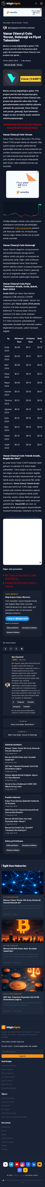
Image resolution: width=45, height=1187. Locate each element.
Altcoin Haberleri (7, 1073)
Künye (4, 1131)
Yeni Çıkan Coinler (8, 1077)
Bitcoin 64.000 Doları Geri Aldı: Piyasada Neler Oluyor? (18, 820)
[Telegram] (11, 1164)
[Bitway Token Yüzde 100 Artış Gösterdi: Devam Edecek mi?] (22, 882)
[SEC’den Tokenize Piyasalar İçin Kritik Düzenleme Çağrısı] (22, 979)
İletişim (4, 1134)
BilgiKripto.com (17, 1175)
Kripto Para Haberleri (9, 1066)
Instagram (16, 706)
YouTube (30, 702)
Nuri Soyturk (13, 28)
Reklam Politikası (13, 632)
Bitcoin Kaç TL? (7, 1084)
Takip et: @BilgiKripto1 (17, 619)
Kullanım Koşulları (8, 1142)
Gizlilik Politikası (7, 1138)
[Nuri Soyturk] (5, 28)
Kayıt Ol (22, 1056)
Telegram (20, 702)
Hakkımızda (6, 1127)
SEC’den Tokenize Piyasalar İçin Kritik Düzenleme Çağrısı (21, 767)
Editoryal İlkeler (13, 628)
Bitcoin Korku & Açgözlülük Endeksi (14, 1117)
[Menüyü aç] (41, 3)
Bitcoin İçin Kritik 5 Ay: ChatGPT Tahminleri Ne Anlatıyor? (19, 829)
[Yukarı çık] (40, 1183)
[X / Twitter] (5, 1164)
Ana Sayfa (6, 23)
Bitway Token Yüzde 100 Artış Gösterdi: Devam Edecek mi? (22, 749)
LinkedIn (27, 706)
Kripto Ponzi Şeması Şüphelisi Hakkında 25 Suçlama (22, 802)
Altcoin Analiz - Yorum (20, 23)
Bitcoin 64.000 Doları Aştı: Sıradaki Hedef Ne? (20, 758)
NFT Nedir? (6, 1109)
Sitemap (4, 1149)
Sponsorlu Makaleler (9, 1088)
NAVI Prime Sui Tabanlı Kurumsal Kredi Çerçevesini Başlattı (21, 811)
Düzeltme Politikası (29, 628)
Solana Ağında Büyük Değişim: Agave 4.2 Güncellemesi (21, 776)
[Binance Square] (25, 1170)
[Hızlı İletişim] (39, 1164)
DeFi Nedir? (6, 1106)
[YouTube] (17, 1164)
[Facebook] (28, 1164)
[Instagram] (22, 1164)
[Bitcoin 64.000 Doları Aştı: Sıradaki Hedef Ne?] (22, 931)
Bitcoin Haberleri (7, 1069)
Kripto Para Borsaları (9, 1113)
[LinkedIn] (34, 1164)
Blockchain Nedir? (8, 1102)
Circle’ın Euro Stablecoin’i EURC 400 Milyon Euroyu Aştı (21, 785)
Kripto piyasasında (23, 228)
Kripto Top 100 (7, 1081)
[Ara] (36, 3)
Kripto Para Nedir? (8, 1098)
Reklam (4, 1146)
